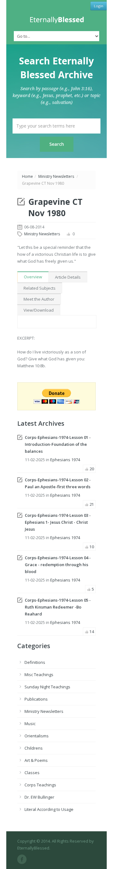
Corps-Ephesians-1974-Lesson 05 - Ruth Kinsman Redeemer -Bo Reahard (58, 607)
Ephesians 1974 (65, 459)
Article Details (68, 277)
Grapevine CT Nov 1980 (55, 207)
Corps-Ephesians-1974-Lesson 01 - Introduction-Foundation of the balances (58, 444)
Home (27, 176)
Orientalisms (36, 736)
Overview (33, 277)
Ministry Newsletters (56, 176)
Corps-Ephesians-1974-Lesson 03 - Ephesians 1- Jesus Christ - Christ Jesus (58, 522)
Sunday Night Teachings (47, 687)
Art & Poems (36, 760)
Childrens (33, 748)
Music (29, 723)
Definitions (34, 662)
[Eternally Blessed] (56, 20)
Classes (32, 772)
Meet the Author (39, 299)
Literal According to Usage (48, 809)
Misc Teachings (38, 674)
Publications (36, 699)
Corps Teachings (40, 785)
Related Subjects (40, 288)
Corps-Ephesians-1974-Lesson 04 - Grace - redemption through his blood (58, 564)
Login (98, 5)
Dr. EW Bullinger (39, 797)
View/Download (39, 310)
